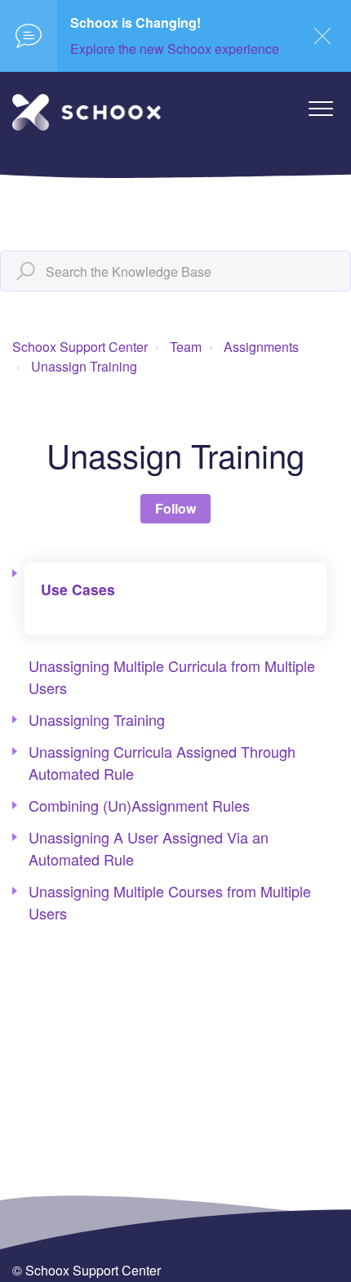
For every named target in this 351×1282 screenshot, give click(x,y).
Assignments (261, 346)
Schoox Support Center (80, 346)
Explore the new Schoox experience (174, 48)
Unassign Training (84, 366)
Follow (175, 508)
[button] (320, 108)
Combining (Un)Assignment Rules (139, 805)
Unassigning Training (97, 719)
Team (186, 346)
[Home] (86, 112)
